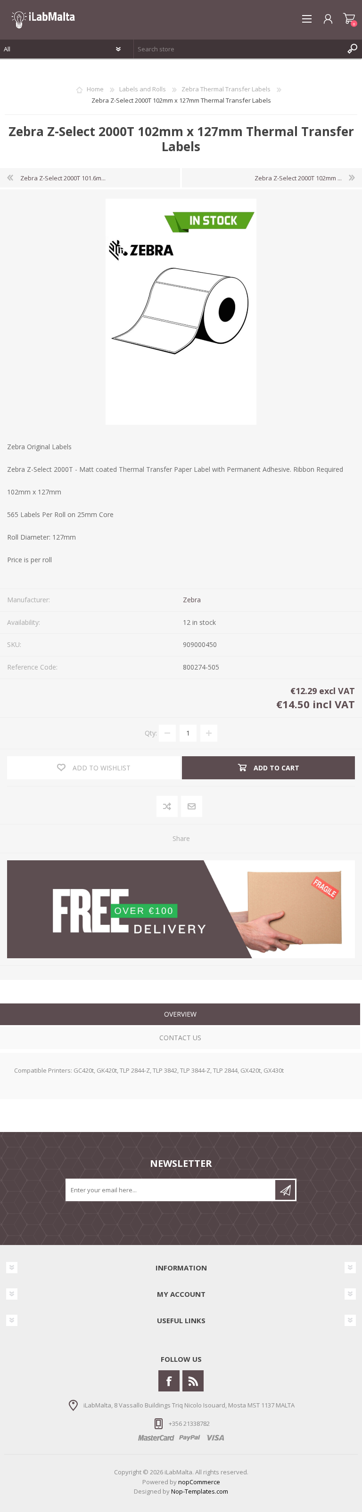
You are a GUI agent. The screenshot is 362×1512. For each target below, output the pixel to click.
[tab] (180, 1015)
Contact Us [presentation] (180, 1037)
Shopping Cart (349, 18)
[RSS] (193, 1380)
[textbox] (238, 49)
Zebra (192, 599)
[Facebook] (169, 1380)
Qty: (151, 732)
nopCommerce (199, 1482)
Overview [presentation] (180, 1014)
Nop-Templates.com (199, 1491)
